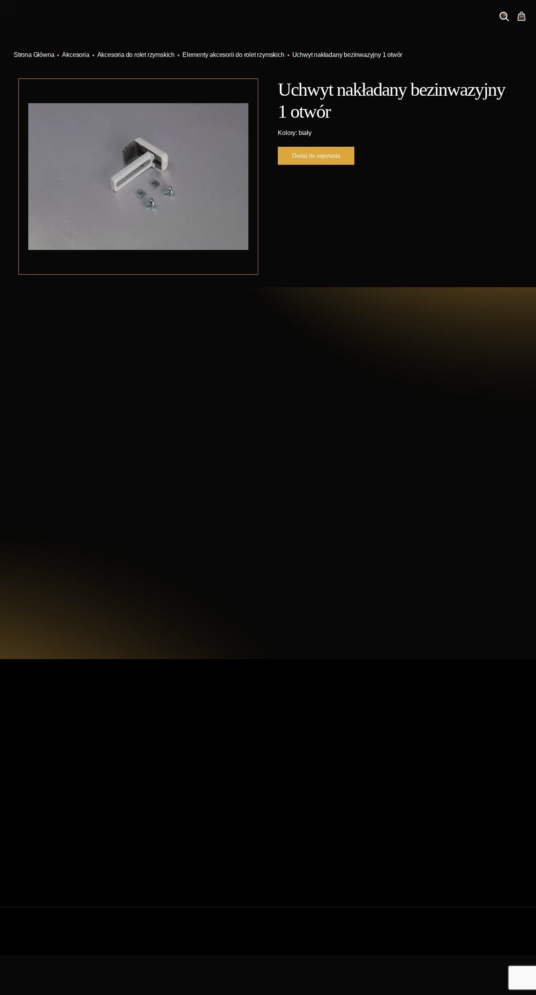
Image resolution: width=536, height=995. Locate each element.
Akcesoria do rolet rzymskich (136, 54)
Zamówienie (465, 24)
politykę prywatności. (359, 572)
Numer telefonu (420, 482)
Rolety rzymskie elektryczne (310, 784)
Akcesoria (75, 54)
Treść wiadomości (311, 519)
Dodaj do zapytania (316, 155)
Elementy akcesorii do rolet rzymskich (233, 54)
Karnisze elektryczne (301, 759)
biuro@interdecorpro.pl (84, 436)
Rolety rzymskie (294, 771)
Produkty (246, 24)
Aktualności (339, 24)
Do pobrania (160, 821)
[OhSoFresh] (500, 939)
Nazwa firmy (417, 445)
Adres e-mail (304, 482)
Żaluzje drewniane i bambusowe (317, 796)
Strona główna (162, 746)
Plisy (279, 847)
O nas (382, 24)
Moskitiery (286, 834)
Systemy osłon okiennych (177, 759)
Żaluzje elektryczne (299, 809)
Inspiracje (290, 24)
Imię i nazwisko (308, 445)
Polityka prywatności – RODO (183, 847)
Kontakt (419, 24)
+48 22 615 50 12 (74, 421)
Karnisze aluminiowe (301, 746)
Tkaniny (284, 859)
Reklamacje (159, 834)
